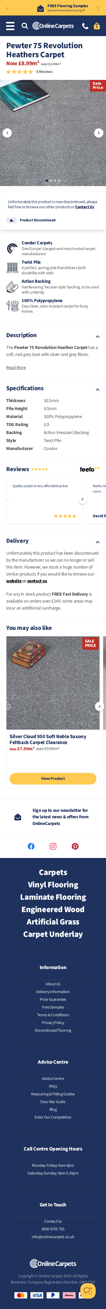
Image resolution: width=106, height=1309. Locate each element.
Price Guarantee (53, 999)
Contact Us (84, 207)
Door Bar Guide (52, 1102)
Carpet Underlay (53, 934)
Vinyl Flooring (53, 885)
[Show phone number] (85, 26)
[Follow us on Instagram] (53, 846)
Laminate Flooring (53, 897)
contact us (37, 581)
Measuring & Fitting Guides (53, 1094)
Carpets (53, 872)
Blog (53, 1109)
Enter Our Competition (53, 1117)
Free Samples (53, 1007)
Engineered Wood (53, 909)
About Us (53, 984)
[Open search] (24, 26)
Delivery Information (53, 992)
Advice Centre (53, 1078)
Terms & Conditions (53, 1015)
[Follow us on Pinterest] (75, 846)
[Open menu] (11, 26)
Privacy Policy (53, 1022)
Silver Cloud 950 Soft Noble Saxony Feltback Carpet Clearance (48, 740)
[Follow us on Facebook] (31, 846)
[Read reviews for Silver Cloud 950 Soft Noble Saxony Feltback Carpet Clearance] (53, 759)
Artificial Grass (53, 922)
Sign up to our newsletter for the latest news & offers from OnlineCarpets (60, 817)
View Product (53, 778)
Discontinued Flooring (53, 1030)
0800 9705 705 (53, 1229)
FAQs (53, 1086)
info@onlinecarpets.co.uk (53, 1237)
